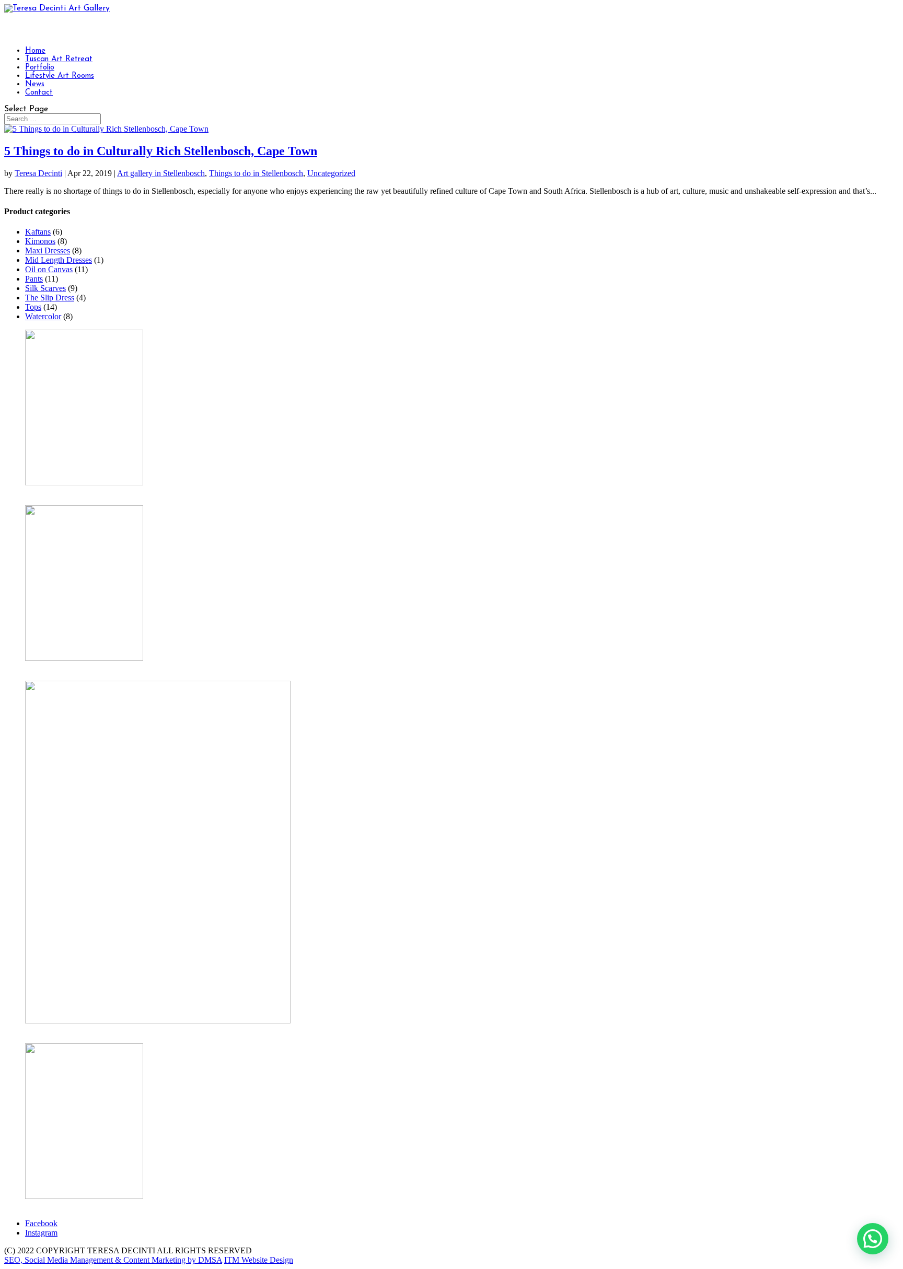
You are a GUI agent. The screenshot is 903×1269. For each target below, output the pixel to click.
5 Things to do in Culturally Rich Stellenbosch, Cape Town (160, 151)
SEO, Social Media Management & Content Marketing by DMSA (113, 1259)
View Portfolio (49, 1205)
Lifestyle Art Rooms (59, 76)
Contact (39, 93)
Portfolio (39, 68)
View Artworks (50, 491)
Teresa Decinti (38, 173)
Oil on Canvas (49, 269)
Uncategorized (331, 173)
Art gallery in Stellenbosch (161, 173)
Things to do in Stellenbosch (256, 173)
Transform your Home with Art (76, 667)
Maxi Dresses (47, 250)
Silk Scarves (45, 288)
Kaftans (38, 231)
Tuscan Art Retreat (58, 59)
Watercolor (43, 316)
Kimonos (40, 241)
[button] (872, 1238)
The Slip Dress (49, 297)
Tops (33, 306)
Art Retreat (43, 1030)
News (34, 84)
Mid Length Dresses (58, 259)
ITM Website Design (258, 1259)
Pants (34, 278)
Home (35, 51)
